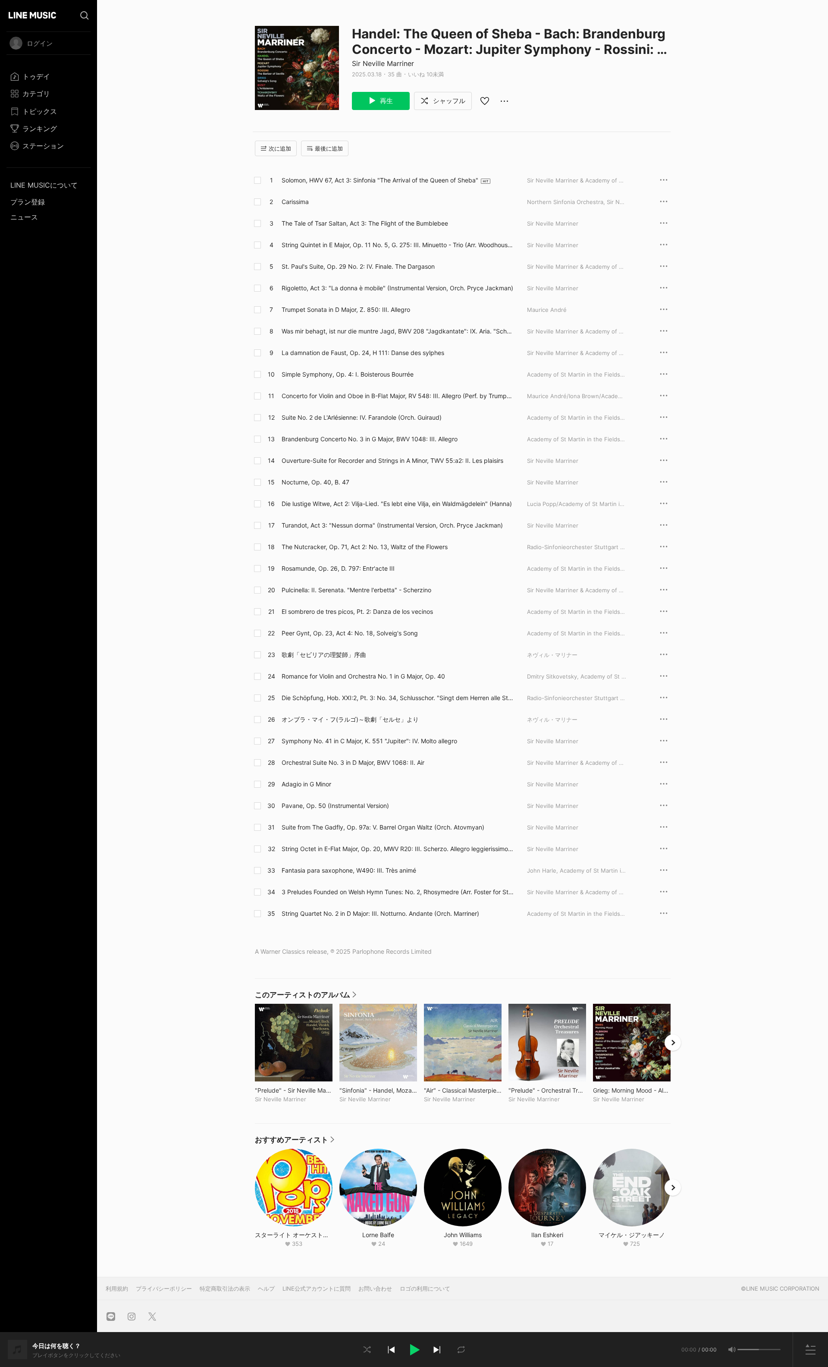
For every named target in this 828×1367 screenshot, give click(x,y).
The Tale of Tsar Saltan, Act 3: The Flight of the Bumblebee (365, 223)
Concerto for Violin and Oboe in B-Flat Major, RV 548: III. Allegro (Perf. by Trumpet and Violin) (397, 396)
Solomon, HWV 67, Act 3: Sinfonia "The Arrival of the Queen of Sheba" (380, 180)
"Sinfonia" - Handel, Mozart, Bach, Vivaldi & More (378, 1090)
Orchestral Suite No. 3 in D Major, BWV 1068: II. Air (353, 762)
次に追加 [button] (280, 148)
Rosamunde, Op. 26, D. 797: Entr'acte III (338, 568)
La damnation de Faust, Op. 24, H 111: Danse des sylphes (363, 352)
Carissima (295, 201)
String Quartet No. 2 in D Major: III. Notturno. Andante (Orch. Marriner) (380, 913)
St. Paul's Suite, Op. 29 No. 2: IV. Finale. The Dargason (358, 266)
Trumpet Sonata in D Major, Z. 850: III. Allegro (346, 309)
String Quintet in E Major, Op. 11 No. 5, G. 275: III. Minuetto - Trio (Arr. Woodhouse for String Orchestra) (396, 245)
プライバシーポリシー (164, 1288)
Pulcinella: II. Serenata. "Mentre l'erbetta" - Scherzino (356, 590)
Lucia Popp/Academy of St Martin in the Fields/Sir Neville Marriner (616, 503)
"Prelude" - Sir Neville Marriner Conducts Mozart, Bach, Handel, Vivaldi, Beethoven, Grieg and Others (293, 1090)
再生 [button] (385, 101)
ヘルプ (266, 1288)
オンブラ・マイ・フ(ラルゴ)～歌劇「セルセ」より (350, 719)
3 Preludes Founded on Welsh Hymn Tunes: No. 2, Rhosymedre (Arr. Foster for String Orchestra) (397, 892)
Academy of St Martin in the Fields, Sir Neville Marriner (601, 374)
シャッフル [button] (448, 101)
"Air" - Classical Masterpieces (463, 1090)
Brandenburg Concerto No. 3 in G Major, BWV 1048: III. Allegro (370, 439)
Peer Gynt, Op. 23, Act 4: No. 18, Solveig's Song (350, 633)
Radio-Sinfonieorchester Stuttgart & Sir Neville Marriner (602, 547)
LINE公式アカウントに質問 (316, 1288)
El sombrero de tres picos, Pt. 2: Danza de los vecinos (357, 611)
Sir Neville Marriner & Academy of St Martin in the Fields (602, 180)
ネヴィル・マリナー (552, 654)
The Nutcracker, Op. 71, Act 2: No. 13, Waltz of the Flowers (365, 546)
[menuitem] (48, 76)
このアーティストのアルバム (305, 997)
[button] (414, 1350)
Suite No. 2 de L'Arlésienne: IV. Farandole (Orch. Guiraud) (362, 417)
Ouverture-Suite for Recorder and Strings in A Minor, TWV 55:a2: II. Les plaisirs (392, 460)
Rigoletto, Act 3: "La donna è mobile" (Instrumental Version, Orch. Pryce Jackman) (397, 288)
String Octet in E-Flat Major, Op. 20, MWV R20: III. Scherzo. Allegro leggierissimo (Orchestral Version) (395, 849)
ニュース (24, 217)
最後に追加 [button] (329, 148)
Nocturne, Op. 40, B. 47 (315, 482)
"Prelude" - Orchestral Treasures (547, 1090)
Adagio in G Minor (306, 784)
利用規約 (117, 1288)
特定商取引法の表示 (225, 1288)
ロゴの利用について (425, 1288)
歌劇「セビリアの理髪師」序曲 (324, 654)
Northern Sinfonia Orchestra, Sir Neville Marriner (592, 201)
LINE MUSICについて (44, 185)
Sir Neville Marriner (383, 63)
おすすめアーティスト (294, 1142)
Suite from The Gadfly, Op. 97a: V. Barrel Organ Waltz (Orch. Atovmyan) (383, 827)
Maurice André (547, 309)
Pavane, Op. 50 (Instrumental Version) (335, 805)
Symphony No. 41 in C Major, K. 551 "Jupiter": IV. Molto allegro (369, 741)
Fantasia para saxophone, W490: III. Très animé (349, 870)
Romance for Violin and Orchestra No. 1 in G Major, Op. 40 (363, 676)
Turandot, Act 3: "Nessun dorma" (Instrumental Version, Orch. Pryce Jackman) (392, 525)
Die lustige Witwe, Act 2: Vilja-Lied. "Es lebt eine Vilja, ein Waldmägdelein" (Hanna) (397, 503)
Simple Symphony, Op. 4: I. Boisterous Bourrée (348, 374)
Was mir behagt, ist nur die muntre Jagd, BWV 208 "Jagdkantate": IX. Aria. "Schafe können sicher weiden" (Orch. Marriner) (397, 331)
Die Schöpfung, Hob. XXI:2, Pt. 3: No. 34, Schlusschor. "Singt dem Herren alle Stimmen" (395, 698)
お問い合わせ (375, 1288)
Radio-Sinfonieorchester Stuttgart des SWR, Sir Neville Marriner (613, 697)
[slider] (748, 1349)
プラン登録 (27, 202)
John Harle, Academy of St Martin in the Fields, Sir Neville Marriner (617, 870)
